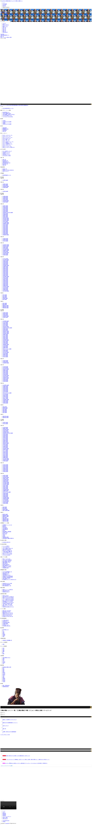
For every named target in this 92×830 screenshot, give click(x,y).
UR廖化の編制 (5, 267)
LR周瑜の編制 (5, 460)
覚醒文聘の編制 (6, 416)
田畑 (3, 671)
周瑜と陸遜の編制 (6, 510)
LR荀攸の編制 (5, 211)
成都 (3, 650)
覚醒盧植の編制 (6, 515)
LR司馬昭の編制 (6, 321)
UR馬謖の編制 (5, 388)
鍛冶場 (4, 680)
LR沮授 (4, 120)
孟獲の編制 (5, 406)
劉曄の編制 (5, 304)
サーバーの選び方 (6, 546)
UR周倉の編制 (5, 396)
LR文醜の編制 (5, 208)
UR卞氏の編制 (5, 258)
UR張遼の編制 (5, 381)
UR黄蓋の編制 (5, 495)
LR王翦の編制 (5, 343)
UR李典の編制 (5, 390)
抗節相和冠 (5, 130)
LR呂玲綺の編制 (6, 220)
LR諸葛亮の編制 (6, 316)
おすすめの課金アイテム (7, 115)
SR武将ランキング (6, 153)
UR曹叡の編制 (5, 273)
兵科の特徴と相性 (6, 572)
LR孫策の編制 (5, 317)
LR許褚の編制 (5, 353)
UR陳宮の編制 (5, 275)
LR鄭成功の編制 (6, 443)
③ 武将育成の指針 (6, 622)
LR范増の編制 (5, 447)
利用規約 (4, 815)
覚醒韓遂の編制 (6, 306)
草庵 (3, 636)
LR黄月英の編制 (6, 326)
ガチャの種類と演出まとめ (8, 548)
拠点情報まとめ (6, 629)
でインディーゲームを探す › (7, 765)
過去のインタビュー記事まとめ (8, 147)
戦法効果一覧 (5, 160)
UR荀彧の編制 (5, 465)
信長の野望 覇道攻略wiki (14, 105)
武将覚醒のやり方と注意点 (8, 601)
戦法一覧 (4, 28)
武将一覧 (4, 27)
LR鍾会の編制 (5, 444)
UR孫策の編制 (5, 253)
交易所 (4, 635)
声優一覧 (4, 165)
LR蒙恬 (4, 122)
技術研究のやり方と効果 (7, 583)
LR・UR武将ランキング (7, 151)
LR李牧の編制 (5, 338)
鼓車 (3, 663)
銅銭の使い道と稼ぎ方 (7, 610)
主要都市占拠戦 (6, 537)
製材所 (4, 672)
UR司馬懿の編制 (6, 252)
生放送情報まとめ (6, 112)
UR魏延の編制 (5, 370)
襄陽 (3, 651)
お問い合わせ (5, 818)
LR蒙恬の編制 (5, 184)
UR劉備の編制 (5, 288)
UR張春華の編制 (6, 265)
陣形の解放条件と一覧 (7, 585)
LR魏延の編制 (5, 334)
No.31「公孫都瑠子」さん (7, 143)
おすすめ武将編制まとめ (7, 571)
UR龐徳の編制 (5, 284)
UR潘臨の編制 (5, 386)
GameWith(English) (6, 820)
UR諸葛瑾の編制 (6, 489)
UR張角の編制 (5, 361)
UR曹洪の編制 (5, 269)
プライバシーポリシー (7, 816)
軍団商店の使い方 (6, 591)
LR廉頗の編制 (5, 347)
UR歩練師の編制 (6, 479)
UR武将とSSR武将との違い (8, 603)
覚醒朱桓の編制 (6, 417)
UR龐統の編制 (5, 468)
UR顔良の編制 (5, 277)
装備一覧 (4, 31)
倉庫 (3, 670)
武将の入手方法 (6, 595)
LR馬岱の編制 (5, 221)
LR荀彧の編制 (5, 435)
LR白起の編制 (5, 325)
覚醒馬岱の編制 (6, 305)
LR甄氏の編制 (5, 215)
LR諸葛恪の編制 (6, 431)
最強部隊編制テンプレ (7, 175)
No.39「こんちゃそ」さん (7, 135)
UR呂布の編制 (5, 240)
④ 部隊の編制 (5, 623)
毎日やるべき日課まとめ (7, 550)
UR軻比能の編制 (6, 477)
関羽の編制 (5, 299)
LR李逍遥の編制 (6, 219)
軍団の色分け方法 (6, 590)
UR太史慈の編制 (6, 500)
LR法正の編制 (5, 454)
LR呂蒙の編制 (5, 187)
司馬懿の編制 (5, 298)
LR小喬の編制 (5, 445)
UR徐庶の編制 (5, 464)
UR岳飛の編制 (5, 366)
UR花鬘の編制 (5, 262)
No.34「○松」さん (6, 140)
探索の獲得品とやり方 (7, 565)
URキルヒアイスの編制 (7, 392)
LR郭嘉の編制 (5, 232)
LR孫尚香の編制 (6, 448)
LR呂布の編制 (5, 423)
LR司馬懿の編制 (6, 200)
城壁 (3, 677)
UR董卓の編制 (5, 470)
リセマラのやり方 (6, 547)
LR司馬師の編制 (6, 429)
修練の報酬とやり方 (6, 562)
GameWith (7, 823)
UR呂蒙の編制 (5, 374)
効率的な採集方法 (6, 564)
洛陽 (3, 644)
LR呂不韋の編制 (6, 352)
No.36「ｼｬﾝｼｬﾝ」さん (7, 138)
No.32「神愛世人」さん (7, 142)
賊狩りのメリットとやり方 (8, 605)
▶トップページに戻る (4, 105)
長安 (3, 649)
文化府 (4, 681)
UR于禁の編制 (5, 367)
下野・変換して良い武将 (7, 604)
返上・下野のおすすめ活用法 (8, 600)
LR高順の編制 (5, 228)
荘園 (3, 631)
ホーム (4, 2)
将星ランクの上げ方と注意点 (8, 597)
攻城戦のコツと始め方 (7, 566)
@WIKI (4, 821)
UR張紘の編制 (5, 494)
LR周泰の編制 (5, 342)
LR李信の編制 (5, 355)
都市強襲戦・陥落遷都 (7, 531)
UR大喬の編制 (5, 287)
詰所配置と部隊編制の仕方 (8, 577)
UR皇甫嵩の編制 (6, 497)
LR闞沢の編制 (5, 428)
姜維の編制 (5, 410)
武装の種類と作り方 (6, 578)
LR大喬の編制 (5, 345)
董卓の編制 (5, 508)
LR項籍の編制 (5, 210)
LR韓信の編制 (5, 453)
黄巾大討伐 (5, 533)
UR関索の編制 (5, 268)
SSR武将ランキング (6, 152)
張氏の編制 (5, 303)
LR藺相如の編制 (6, 344)
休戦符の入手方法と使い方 (8, 614)
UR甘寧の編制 (5, 502)
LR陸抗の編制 (5, 439)
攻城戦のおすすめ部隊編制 (8, 576)
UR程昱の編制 (5, 395)
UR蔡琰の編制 (5, 272)
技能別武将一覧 (6, 161)
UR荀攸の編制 (5, 282)
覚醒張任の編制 (6, 516)
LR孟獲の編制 (5, 197)
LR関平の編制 (5, 205)
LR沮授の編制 (5, 427)
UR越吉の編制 (5, 475)
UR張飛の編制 (5, 380)
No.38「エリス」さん (7, 136)
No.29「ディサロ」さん (7, 146)
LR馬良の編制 (5, 185)
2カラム (4, 7)
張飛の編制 (5, 411)
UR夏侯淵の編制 (6, 498)
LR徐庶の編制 (5, 341)
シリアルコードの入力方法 (8, 116)
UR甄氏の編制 (5, 279)
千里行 (4, 534)
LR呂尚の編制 (5, 356)
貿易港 (4, 634)
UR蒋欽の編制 (5, 387)
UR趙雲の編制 (5, 254)
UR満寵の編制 (5, 266)
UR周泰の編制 (5, 400)
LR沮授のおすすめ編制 (7, 121)
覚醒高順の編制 (6, 307)
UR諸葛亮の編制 (6, 362)
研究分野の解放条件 (6, 584)
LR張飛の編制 (5, 233)
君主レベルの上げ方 (6, 558)
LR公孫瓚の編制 (6, 222)
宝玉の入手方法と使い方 (7, 615)
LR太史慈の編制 (6, 458)
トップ (4, 810)
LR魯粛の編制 (5, 440)
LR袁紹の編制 (5, 199)
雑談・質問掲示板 (6, 685)
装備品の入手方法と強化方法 (8, 170)
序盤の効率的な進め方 (7, 549)
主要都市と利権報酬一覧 (7, 640)
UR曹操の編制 (5, 238)
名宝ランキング (6, 25)
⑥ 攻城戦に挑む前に (6, 625)
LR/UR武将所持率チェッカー (8, 108)
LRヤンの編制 (5, 450)
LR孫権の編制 (5, 446)
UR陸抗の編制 (5, 371)
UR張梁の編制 (5, 263)
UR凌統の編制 (5, 274)
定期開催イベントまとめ (7, 524)
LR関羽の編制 (5, 198)
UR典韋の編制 (5, 372)
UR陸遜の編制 (5, 469)
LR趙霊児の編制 (6, 332)
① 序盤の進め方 (6, 620)
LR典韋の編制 (5, 337)
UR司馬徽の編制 (6, 483)
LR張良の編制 (5, 430)
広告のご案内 (5, 817)
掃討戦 (4, 530)
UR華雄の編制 (5, 289)
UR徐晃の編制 (5, 373)
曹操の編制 (5, 297)
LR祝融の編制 (5, 196)
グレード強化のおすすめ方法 (8, 599)
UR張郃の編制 (5, 376)
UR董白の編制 (5, 486)
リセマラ (4, 23)
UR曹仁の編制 (5, 398)
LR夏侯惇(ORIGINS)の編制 (8, 212)
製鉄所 (4, 674)
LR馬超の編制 (5, 225)
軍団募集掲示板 (6, 686)
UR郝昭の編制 (5, 264)
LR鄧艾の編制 (5, 336)
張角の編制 (5, 409)
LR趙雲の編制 (5, 201)
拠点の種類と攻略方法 (7, 561)
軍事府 (4, 678)
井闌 (3, 658)
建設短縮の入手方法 (6, 611)
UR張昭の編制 (5, 493)
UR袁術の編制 (5, 476)
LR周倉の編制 (5, 323)
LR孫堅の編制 (5, 180)
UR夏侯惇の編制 (6, 377)
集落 (3, 633)
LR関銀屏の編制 (6, 223)
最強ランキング (6, 24)
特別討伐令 (5, 527)
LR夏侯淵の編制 (6, 186)
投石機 (4, 662)
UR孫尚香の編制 (6, 286)
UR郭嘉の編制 (5, 402)
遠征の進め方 (5, 563)
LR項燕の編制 (5, 434)
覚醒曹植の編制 (6, 519)
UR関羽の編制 (5, 239)
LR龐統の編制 (5, 354)
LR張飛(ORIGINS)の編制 (7, 327)
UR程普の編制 (5, 389)
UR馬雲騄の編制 (6, 276)
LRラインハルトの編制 (7, 348)
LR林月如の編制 (6, 218)
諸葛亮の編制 (5, 509)
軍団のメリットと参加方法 (8, 589)
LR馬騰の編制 (5, 214)
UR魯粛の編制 (5, 496)
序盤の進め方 (5, 32)
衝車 (3, 659)
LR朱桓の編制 (5, 328)
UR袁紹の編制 (5, 360)
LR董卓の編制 (5, 422)
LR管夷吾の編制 (6, 333)
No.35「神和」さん (6, 139)
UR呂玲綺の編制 (6, 375)
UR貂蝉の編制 (5, 285)
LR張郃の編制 (5, 230)
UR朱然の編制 (5, 487)
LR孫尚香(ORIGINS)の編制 (8, 433)
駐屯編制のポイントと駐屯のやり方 (9, 579)
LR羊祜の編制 (5, 438)
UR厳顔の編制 (5, 480)
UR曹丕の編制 (5, 248)
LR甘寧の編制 (5, 351)
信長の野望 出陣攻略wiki (23, 105)
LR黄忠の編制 (5, 455)
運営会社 (4, 813)
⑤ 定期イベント (6, 624)
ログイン (4, 6)
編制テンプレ (5, 26)
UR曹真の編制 (5, 488)
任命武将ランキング (6, 154)
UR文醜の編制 (5, 278)
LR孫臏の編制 (5, 456)
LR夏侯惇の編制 (6, 234)
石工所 (4, 673)
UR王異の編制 (5, 391)
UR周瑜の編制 (5, 471)
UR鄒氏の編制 (5, 478)
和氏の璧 (4, 131)
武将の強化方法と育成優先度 (8, 596)
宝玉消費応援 (5, 528)
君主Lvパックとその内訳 (7, 553)
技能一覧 (4, 29)
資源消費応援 (5, 529)
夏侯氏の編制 (5, 514)
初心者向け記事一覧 (6, 542)
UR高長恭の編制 (6, 244)
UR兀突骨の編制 (6, 259)
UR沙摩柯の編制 (6, 385)
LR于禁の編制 (5, 322)
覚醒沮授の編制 (6, 518)
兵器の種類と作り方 (6, 575)
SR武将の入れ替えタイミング (8, 606)
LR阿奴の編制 (5, 436)
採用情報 (4, 814)
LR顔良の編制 (5, 209)
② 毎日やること (6, 621)
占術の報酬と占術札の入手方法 (8, 114)
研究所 (4, 679)
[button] (47, 16)
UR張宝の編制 (5, 485)
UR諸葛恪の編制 (6, 399)
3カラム (7, 7)
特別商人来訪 (5, 532)
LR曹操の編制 (5, 312)
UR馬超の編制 (5, 251)
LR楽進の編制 (5, 213)
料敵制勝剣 (5, 127)
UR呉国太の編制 (6, 484)
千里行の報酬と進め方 (7, 113)
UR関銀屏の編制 (6, 250)
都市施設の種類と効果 (7, 667)
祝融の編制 (5, 507)
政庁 (3, 668)
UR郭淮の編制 (5, 191)
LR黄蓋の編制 (5, 437)
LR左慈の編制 (5, 324)
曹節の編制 (5, 517)
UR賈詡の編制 (5, 503)
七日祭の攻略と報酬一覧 (7, 551)
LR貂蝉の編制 (5, 457)
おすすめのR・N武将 (7, 155)
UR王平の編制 (5, 397)
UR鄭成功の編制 (6, 245)
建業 (3, 653)
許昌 (3, 648)
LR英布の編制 (5, 224)
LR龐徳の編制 (5, 449)
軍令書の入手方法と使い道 (8, 616)
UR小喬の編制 (5, 499)
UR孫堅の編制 (5, 401)
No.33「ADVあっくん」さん (8, 141)
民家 (3, 669)
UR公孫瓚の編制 (6, 249)
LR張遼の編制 (5, 229)
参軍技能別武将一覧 (6, 162)
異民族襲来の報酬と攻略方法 (8, 538)
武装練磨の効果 (6, 567)
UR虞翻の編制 (5, 490)
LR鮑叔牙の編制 (6, 331)
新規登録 (4, 5)
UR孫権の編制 (5, 283)
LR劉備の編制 (5, 313)
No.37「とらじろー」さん (7, 137)
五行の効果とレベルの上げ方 (8, 602)
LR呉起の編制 (5, 335)
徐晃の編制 (5, 294)
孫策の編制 (5, 412)
